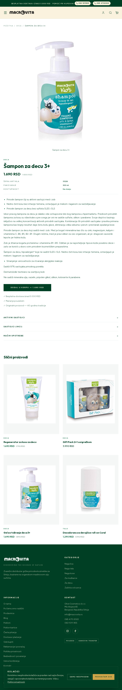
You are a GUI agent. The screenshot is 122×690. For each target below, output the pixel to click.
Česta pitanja (10, 632)
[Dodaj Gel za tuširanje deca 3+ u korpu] (55, 459)
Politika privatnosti (12, 651)
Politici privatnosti (16, 682)
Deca (19, 26)
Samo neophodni (79, 677)
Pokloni (7, 623)
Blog (6, 618)
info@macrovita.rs (74, 614)
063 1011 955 (71, 623)
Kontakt (7, 666)
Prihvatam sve (103, 677)
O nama (7, 604)
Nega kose (70, 573)
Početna (8, 26)
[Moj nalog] (103, 13)
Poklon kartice (10, 627)
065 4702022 (103, 3)
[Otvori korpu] (116, 12)
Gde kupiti (8, 642)
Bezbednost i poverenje (15, 656)
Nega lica (69, 564)
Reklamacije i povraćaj (14, 646)
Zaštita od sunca (73, 587)
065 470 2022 (72, 619)
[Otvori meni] (5, 12)
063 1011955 (84, 3)
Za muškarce (71, 578)
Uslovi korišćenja (11, 661)
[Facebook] (75, 631)
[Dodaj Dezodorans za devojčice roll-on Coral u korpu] (114, 459)
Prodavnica (9, 613)
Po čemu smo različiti (14, 608)
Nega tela (69, 568)
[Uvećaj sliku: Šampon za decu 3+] (61, 89)
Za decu (68, 583)
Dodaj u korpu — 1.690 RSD (27, 288)
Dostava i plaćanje (12, 637)
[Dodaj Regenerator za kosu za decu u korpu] (55, 368)
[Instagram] (68, 631)
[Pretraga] (110, 13)
